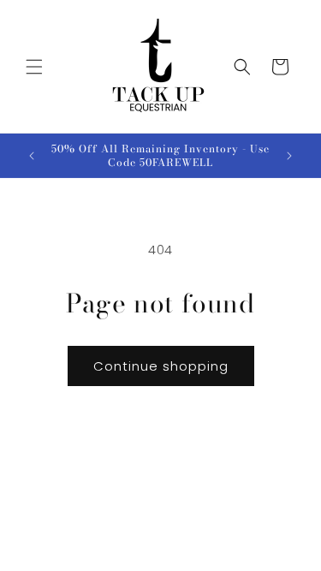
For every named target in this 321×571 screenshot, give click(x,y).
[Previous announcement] (32, 156)
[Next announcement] (289, 156)
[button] (34, 67)
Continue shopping (161, 366)
